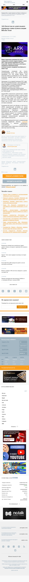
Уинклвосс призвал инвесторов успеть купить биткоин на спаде (15, 202)
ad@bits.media (24, 540)
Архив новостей (14, 570)
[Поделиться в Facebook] (2, 22)
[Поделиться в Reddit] (20, 22)
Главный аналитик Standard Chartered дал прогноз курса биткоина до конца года (15, 198)
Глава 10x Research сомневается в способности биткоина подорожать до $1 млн (15, 206)
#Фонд (3, 162)
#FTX (2, 164)
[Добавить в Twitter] (6, 22)
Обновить (13, 426)
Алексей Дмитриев (12, 146)
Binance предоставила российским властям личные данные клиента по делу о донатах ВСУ (15, 211)
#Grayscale (9, 161)
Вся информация (13, 504)
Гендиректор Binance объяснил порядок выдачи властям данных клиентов (15, 228)
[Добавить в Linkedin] (13, 22)
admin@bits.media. (16, 565)
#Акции (3, 161)
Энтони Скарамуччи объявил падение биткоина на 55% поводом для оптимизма (15, 231)
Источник (5, 172)
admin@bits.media (24, 527)
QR (23, 568)
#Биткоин (21, 162)
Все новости (13, 284)
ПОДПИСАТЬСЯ (22, 307)
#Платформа (15, 162)
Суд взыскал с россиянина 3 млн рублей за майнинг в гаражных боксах (15, 219)
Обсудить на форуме (14, 181)
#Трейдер (8, 162)
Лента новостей (6, 239)
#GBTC (14, 161)
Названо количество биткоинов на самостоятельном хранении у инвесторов (15, 215)
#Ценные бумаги (21, 161)
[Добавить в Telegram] (9, 22)
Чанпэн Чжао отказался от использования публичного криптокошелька (15, 195)
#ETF (6, 164)
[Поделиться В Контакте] (16, 22)
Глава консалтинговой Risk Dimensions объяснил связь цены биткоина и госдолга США (15, 223)
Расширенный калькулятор (8, 367)
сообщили (25, 121)
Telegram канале (10, 187)
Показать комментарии (14, 176)
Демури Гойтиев (11, 133)
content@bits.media (23, 534)
